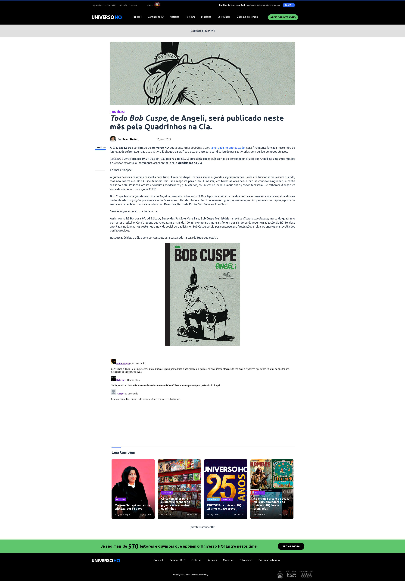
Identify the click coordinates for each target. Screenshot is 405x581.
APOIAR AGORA (291, 546)
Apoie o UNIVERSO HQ (283, 17)
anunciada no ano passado (228, 147)
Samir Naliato (130, 139)
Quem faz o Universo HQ (104, 5)
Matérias (206, 16)
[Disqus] (202, 397)
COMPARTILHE (100, 147)
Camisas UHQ (156, 16)
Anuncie (123, 5)
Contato (133, 5)
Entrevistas (224, 16)
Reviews (190, 16)
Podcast (136, 16)
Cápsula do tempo (247, 16)
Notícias (174, 16)
